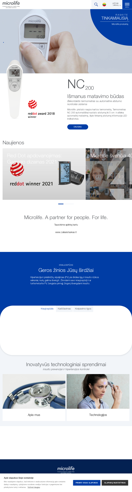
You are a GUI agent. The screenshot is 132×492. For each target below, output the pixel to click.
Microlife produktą (120, 24)
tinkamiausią (114, 18)
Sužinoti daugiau (34, 487)
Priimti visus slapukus (87, 483)
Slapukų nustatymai (115, 483)
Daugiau (78, 127)
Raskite (122, 15)
